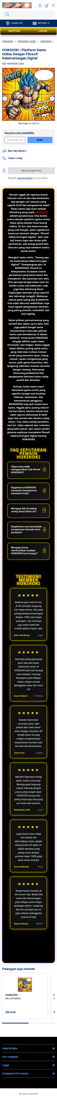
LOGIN (42, 30)
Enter (40, 140)
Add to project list (31, 170)
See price (10, 1012)
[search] (28, 14)
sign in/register (25, 178)
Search (6, 14)
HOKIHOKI (42, 212)
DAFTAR (14, 30)
